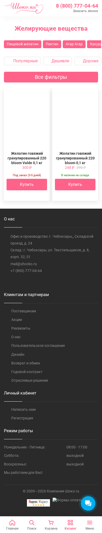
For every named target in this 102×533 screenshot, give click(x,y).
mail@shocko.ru (23, 264)
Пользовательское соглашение (38, 345)
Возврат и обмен (25, 363)
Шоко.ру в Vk (7, 281)
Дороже (90, 60)
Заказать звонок (85, 11)
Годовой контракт (27, 372)
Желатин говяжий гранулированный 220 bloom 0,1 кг (75, 158)
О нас (16, 337)
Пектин (52, 44)
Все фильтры (51, 77)
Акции (16, 320)
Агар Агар (74, 44)
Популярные (25, 60)
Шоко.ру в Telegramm (17, 281)
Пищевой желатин (22, 44)
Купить (27, 184)
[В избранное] (39, 99)
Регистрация (22, 418)
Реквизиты (20, 328)
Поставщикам (23, 311)
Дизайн (17, 354)
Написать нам (23, 409)
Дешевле (59, 60)
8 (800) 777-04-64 (77, 6)
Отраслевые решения (29, 380)
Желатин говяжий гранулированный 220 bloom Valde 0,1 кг (27, 158)
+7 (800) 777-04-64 (26, 271)
